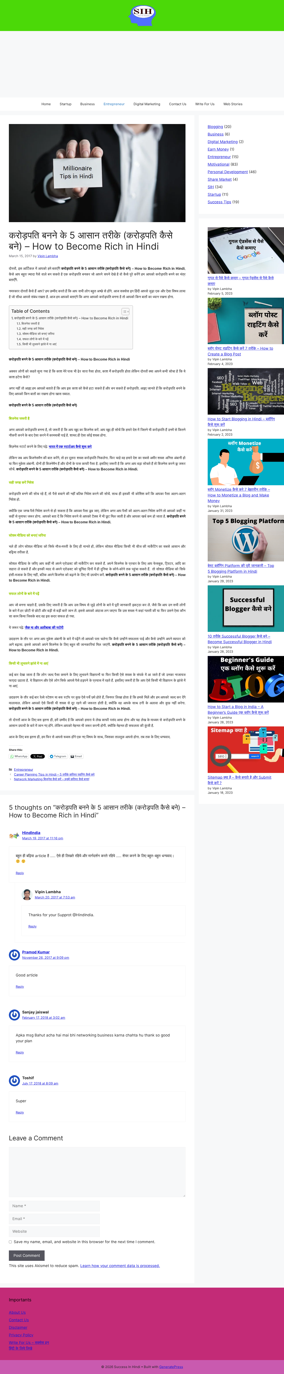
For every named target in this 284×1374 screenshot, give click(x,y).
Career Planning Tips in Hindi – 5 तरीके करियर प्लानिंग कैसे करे (54, 774)
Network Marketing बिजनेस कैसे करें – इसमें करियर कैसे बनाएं (51, 779)
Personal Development (228, 172)
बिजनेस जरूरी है (30, 323)
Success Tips (219, 202)
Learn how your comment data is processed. (120, 1265)
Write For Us (205, 104)
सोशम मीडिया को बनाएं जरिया (38, 334)
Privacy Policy (21, 1335)
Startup (65, 104)
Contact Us (177, 104)
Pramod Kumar (36, 952)
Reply (20, 873)
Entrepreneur (114, 104)
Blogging (215, 126)
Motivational (218, 164)
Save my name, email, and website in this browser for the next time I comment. (84, 1242)
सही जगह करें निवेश (33, 328)
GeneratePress (171, 1367)
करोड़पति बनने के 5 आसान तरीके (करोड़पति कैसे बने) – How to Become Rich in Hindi (71, 318)
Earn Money (218, 149)
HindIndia (31, 833)
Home (46, 104)
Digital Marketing (147, 104)
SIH (211, 187)
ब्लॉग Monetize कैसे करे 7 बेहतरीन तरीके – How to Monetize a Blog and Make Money (239, 495)
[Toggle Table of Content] (123, 311)
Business (87, 104)
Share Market (220, 179)
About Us (17, 1312)
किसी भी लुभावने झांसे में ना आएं (39, 344)
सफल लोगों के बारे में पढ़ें (35, 339)
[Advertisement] (142, 64)
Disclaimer (18, 1327)
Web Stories (233, 104)
